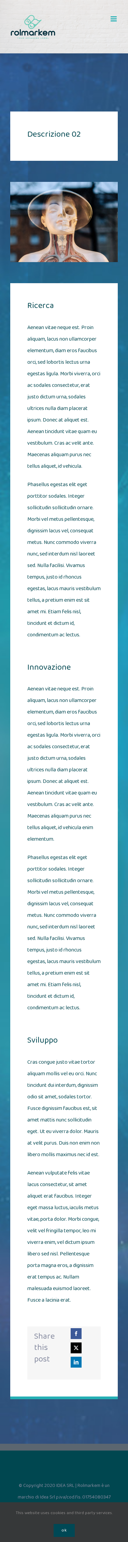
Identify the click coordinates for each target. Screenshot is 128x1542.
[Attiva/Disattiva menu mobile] (114, 18)
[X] (76, 1348)
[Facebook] (76, 1333)
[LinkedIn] (76, 1362)
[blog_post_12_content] (64, 184)
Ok (64, 1530)
